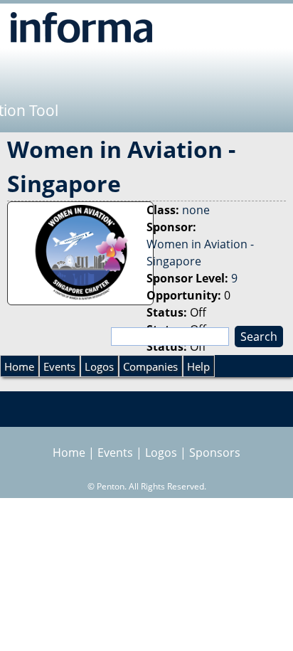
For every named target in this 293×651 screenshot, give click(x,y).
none (196, 210)
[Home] (81, 27)
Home (19, 366)
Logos (99, 366)
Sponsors (214, 452)
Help (198, 366)
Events (59, 366)
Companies (150, 366)
